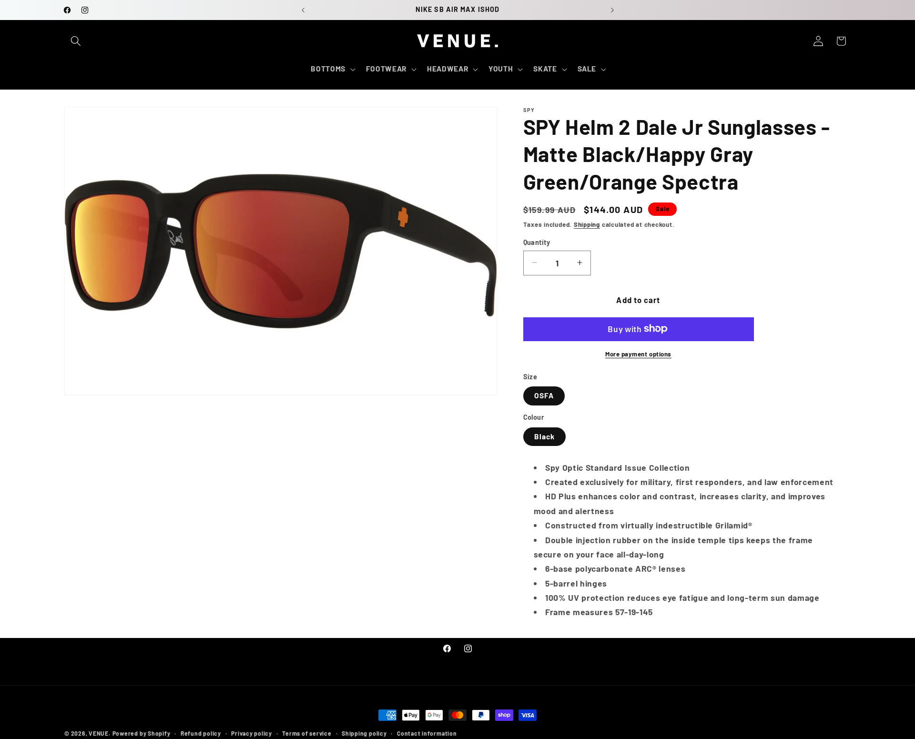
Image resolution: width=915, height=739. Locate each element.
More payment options (638, 353)
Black (544, 436)
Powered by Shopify (141, 733)
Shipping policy (364, 733)
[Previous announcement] (303, 10)
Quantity (536, 242)
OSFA (544, 395)
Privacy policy (251, 733)
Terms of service (306, 733)
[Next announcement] (612, 10)
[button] (75, 41)
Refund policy (201, 733)
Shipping (587, 224)
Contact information (427, 733)
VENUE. (100, 733)
